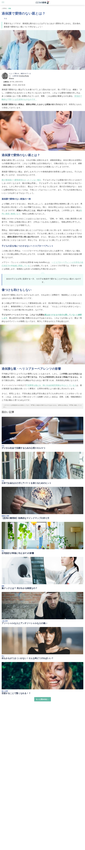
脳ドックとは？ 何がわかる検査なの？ (19, 588)
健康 (3, 586)
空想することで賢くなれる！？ (16, 693)
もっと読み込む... (42, 699)
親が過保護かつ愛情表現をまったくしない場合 (21, 180)
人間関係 (4, 8)
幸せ (3, 551)
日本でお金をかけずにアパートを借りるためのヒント (26, 483)
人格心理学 (5, 621)
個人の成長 (5, 691)
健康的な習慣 (5, 516)
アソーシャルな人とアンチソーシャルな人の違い (24, 623)
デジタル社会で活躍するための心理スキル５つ (23, 448)
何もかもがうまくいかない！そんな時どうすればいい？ (27, 658)
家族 (9, 8)
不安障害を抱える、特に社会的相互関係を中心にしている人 (51, 385)
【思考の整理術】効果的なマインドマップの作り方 (25, 518)
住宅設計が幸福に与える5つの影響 (18, 553)
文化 (3, 446)
